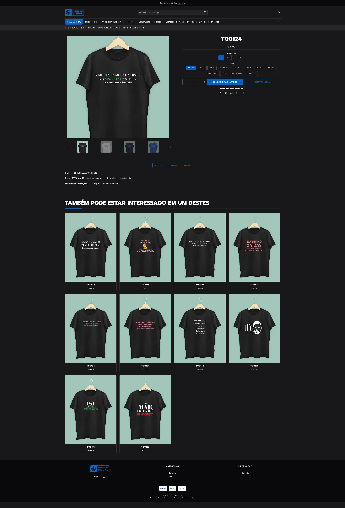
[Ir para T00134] (145, 328)
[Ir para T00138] (254, 328)
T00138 (254, 365)
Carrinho (172, 476)
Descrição (159, 165)
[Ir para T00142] (200, 328)
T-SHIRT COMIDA (88, 28)
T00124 (91, 284)
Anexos (187, 165)
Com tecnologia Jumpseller (184, 498)
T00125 (91, 365)
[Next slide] (169, 147)
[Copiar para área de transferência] (243, 93)
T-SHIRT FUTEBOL (128, 28)
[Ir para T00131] (90, 409)
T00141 (145, 284)
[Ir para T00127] (145, 409)
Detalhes (173, 165)
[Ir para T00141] (145, 247)
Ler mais (181, 3)
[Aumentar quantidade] (204, 82)
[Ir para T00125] (90, 328)
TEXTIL (75, 28)
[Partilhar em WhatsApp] (231, 93)
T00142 (200, 365)
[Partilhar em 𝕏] (226, 93)
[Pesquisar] (205, 12)
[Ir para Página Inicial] (74, 12)
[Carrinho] (278, 12)
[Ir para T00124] (90, 247)
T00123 (200, 284)
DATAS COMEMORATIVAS (108, 28)
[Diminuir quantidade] (185, 82)
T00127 (145, 447)
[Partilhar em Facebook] (220, 93)
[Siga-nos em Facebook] (278, 21)
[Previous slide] (67, 147)
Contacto (172, 473)
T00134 (145, 365)
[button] (74, 22)
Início (67, 28)
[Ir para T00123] (200, 247)
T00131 (91, 447)
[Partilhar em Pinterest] (237, 93)
